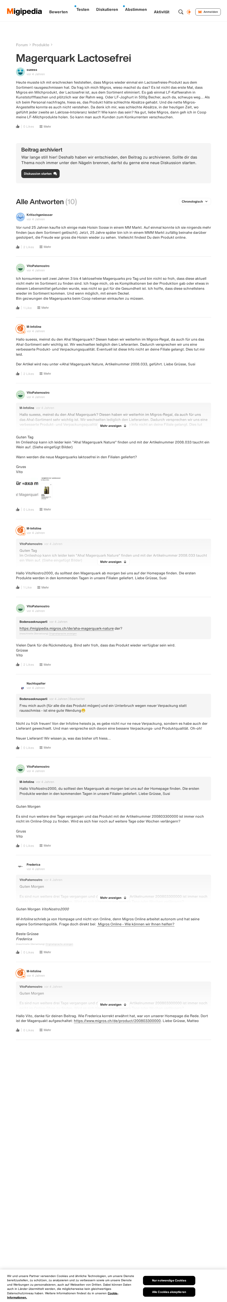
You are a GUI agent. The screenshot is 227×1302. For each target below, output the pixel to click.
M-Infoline (34, 326)
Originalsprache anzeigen (63, 634)
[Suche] (180, 12)
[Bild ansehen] (27, 489)
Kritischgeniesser (40, 214)
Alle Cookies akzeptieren (169, 1292)
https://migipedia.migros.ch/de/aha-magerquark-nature (67, 628)
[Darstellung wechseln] (189, 12)
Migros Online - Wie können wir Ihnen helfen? (135, 924)
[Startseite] (24, 11)
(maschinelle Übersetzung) (34, 634)
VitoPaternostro (38, 265)
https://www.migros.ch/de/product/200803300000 (117, 1020)
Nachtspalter (36, 683)
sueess (32, 69)
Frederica (33, 864)
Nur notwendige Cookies (169, 1280)
